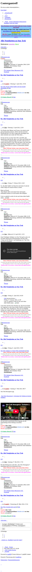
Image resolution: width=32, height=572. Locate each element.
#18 (2, 180)
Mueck (17, 44)
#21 (2, 345)
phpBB (9, 554)
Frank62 (3, 58)
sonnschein (12, 44)
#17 (2, 124)
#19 (2, 231)
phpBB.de (18, 557)
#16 (2, 81)
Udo (2, 103)
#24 (2, 501)
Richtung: (15, 525)
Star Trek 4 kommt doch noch (8, 507)
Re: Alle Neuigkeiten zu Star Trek (12, 75)
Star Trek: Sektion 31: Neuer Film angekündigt (13, 350)
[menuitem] (6, 16)
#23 (2, 459)
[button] (4, 51)
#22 (2, 386)
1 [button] (4, 52)
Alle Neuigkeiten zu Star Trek (13, 41)
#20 (2, 293)
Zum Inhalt (3, 10)
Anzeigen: (5, 524)
